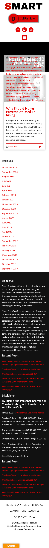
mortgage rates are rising (27, 96)
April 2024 (7, 190)
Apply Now (20, 516)
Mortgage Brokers (17, 57)
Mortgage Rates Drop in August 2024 (19, 373)
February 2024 (9, 195)
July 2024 (6, 181)
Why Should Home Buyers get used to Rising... (21, 112)
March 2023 (8, 236)
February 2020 (9, 245)
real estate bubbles (15, 100)
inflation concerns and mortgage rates (23, 90)
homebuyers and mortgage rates (21, 87)
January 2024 (8, 199)
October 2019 (9, 264)
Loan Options (18, 510)
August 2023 (8, 218)
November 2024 (10, 167)
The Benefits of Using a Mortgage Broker (21, 369)
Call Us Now (27, 18)
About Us (33, 510)
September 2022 (10, 241)
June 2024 (7, 185)
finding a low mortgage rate (19, 74)
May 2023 (7, 227)
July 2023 (6, 222)
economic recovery (32, 70)
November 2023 (10, 204)
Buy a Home (22, 504)
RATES (32, 516)
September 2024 (10, 172)
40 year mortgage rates (22, 64)
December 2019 (9, 254)
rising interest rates (34, 100)
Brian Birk (13, 146)
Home (9, 504)
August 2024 (8, 176)
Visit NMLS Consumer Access (30, 412)
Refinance (37, 504)
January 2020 (8, 250)
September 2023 (10, 213)
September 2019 (10, 268)
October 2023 (9, 208)
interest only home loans (17, 93)
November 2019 (10, 259)
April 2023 (7, 231)
